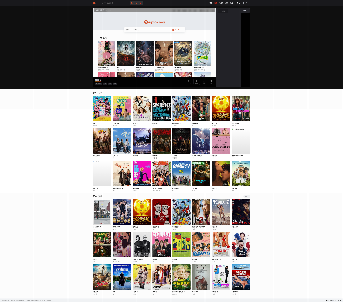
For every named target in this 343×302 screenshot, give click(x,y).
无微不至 (115, 155)
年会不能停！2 (176, 123)
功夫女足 (214, 123)
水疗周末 (135, 123)
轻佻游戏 (214, 155)
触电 (94, 123)
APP (240, 3)
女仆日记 (135, 155)
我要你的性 (136, 188)
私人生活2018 (97, 227)
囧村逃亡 (95, 292)
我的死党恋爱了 (236, 123)
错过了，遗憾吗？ (197, 155)
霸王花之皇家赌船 (157, 188)
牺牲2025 (155, 123)
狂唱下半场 (175, 188)
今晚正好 (214, 188)
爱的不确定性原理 (118, 188)
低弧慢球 (234, 188)
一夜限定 (194, 188)
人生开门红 (96, 259)
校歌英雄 (154, 155)
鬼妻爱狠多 (195, 123)
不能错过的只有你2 (237, 155)
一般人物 (174, 155)
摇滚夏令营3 (96, 155)
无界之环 (95, 188)
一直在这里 (116, 123)
